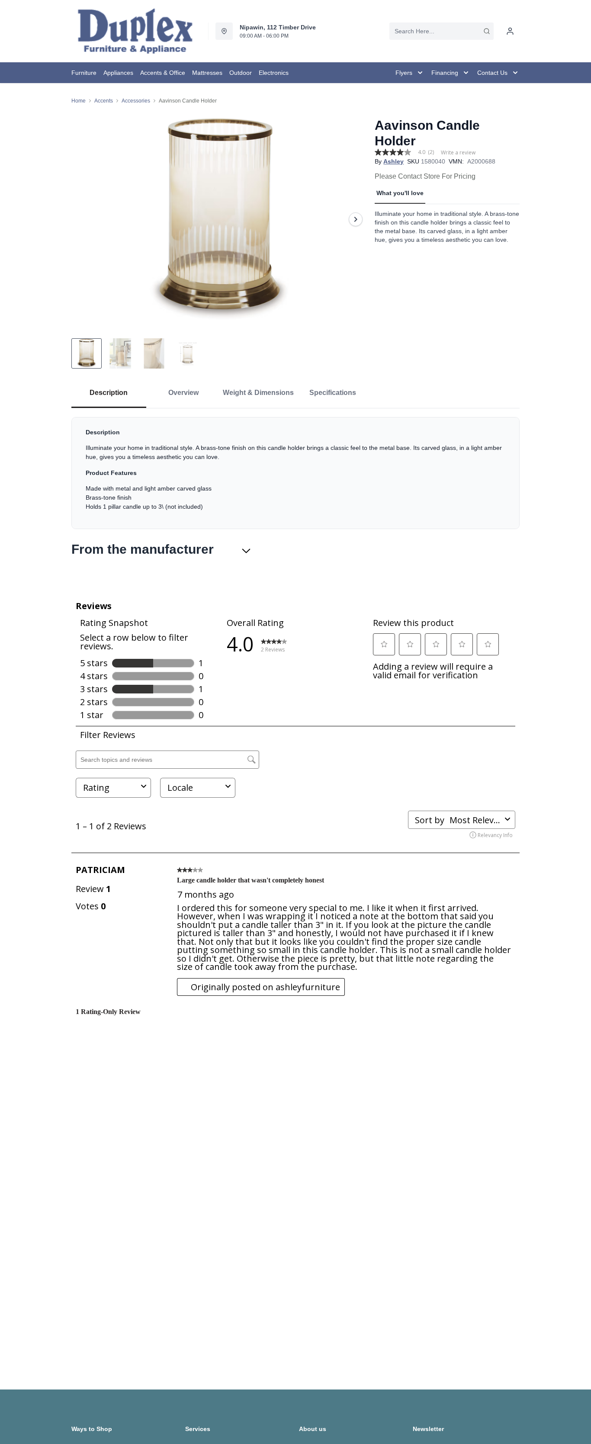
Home (78, 101)
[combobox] (441, 31)
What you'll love (400, 192)
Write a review (458, 152)
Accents (103, 101)
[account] (510, 31)
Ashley (393, 161)
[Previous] (83, 219)
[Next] (356, 219)
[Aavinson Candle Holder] (219, 219)
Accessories (136, 101)
